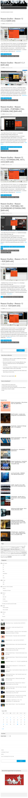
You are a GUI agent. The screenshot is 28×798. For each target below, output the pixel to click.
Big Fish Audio (8, 546)
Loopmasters (22, 549)
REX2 (4, 552)
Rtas (3, 571)
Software (4, 612)
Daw (2, 54)
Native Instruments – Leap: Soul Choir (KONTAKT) (14, 640)
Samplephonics (18, 552)
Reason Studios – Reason (13, 150)
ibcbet (3, 788)
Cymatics (22, 546)
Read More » (18, 51)
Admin (3, 23)
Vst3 (3, 577)
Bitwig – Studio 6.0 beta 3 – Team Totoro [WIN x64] (15, 704)
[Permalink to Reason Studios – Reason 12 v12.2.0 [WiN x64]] (14, 41)
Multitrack (13, 551)
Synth (19, 553)
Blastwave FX (13, 546)
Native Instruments (20, 551)
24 (3, 724)
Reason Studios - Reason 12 (13, 56)
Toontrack (9, 555)
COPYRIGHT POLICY (5, 752)
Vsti (6, 557)
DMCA (2, 754)
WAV (10, 557)
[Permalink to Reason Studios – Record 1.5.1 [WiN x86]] (14, 85)
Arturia (3, 546)
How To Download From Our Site (7, 756)
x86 (10, 98)
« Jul (3, 728)
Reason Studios (4, 56)
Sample (3, 605)
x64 (10, 54)
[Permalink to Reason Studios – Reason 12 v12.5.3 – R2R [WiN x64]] (14, 326)
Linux (4, 594)
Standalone (3, 148)
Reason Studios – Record (13, 100)
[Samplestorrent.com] (14, 6)
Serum (2, 553)
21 (17, 722)
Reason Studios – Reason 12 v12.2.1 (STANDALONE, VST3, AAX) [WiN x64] (13, 159)
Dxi (3, 569)
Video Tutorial (20, 555)
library (17, 549)
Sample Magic (13, 552)
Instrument (15, 548)
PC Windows (6, 54)
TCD (6, 555)
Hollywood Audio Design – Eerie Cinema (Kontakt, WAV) (15, 644)
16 (24, 719)
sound (4, 553)
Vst (3, 575)
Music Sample (5, 609)
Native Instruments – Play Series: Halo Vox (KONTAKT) (15, 635)
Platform (3, 593)
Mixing (8, 551)
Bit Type (3, 580)
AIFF (1, 546)
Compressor (18, 546)
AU (5, 546)
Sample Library (8, 552)
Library (4, 588)
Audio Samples (5, 607)
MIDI (5, 551)
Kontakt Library (9, 549)
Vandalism (16, 555)
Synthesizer (24, 553)
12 (10, 719)
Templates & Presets (7, 590)
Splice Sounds (14, 553)
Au (3, 567)
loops (2, 551)
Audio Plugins (4, 563)
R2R (4, 296)
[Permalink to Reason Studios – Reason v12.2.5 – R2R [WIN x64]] (14, 281)
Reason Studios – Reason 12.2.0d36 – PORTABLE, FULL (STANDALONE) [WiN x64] (12, 109)
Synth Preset (3, 555)
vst (24, 555)
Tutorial (12, 555)
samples (24, 552)
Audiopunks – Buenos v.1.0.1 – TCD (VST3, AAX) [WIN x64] (16, 661)
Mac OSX (4, 596)
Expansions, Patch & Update (7, 586)
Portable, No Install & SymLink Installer (17, 246)
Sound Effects (8, 553)
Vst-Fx (3, 557)
